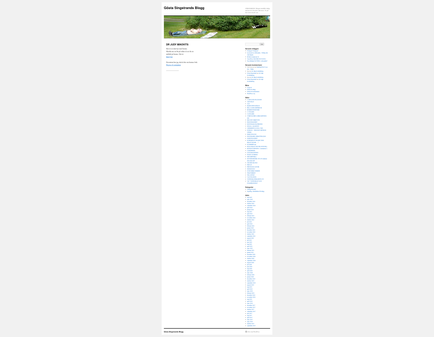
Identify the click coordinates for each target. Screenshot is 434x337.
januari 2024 (250, 209)
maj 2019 (249, 287)
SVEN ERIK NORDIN (253, 171)
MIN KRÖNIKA (251, 156)
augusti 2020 (250, 262)
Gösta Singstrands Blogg (184, 7)
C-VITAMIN (250, 112)
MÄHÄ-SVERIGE (252, 154)
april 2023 (249, 213)
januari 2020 (250, 277)
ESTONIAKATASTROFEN (255, 124)
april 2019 (249, 289)
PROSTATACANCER (253, 167)
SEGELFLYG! (251, 169)
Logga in (249, 87)
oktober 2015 (250, 323)
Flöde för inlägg (251, 89)
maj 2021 (249, 244)
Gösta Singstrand (251, 73)
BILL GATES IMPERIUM (254, 108)
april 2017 (249, 317)
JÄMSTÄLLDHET (252, 138)
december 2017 (251, 305)
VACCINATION (251, 177)
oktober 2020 (250, 258)
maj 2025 (249, 197)
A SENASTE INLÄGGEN (254, 99)
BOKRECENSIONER (253, 110)
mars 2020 (250, 273)
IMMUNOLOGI (251, 134)
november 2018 (251, 297)
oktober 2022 (250, 220)
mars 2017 (250, 319)
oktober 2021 (250, 234)
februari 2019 (250, 293)
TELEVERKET (251, 173)
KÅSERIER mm (251, 144)
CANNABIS (250, 114)
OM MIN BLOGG (252, 163)
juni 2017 (249, 313)
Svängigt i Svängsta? (252, 51)
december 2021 (251, 230)
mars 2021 (250, 248)
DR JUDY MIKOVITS (253, 120)
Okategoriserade (251, 189)
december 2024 (251, 201)
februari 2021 (250, 250)
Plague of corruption (173, 65)
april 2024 (249, 207)
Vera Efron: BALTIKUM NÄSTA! (256, 59)
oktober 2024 (250, 203)
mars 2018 (250, 303)
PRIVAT (249, 165)
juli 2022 (249, 222)
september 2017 (251, 311)
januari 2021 (250, 252)
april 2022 (249, 224)
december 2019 (251, 279)
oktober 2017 (250, 309)
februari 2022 (250, 226)
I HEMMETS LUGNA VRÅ (255, 128)
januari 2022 (250, 228)
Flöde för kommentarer (253, 91)
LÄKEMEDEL (251, 150)
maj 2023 (249, 211)
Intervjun (169, 57)
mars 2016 (250, 321)
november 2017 (251, 307)
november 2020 (251, 256)
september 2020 (251, 260)
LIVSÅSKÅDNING (252, 152)
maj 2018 (249, 299)
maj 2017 (249, 315)
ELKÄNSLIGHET (252, 122)
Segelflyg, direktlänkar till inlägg (255, 191)
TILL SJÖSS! (251, 175)
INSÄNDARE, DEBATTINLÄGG (256, 136)
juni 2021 (249, 242)
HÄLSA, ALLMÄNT (253, 126)
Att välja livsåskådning (257, 71)
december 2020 (251, 254)
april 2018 (249, 301)
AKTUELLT (250, 101)
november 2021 (251, 232)
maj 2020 (249, 268)
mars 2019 (250, 291)
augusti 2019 (250, 285)
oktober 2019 (250, 281)
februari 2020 (250, 275)
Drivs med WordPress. (254, 332)
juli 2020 (249, 264)
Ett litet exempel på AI (253, 57)
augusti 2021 (250, 238)
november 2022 (251, 218)
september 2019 (251, 283)
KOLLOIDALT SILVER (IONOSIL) (257, 146)
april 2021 (249, 246)
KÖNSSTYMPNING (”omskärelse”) (257, 148)
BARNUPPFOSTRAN (253, 106)
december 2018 (251, 295)
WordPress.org (251, 93)
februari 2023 (250, 216)
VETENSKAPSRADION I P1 (255, 179)
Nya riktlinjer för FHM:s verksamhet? (257, 61)
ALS (248, 104)
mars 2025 (250, 199)
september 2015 (251, 325)
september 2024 (251, 205)
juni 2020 (249, 266)
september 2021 (251, 236)
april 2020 (249, 271)
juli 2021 (249, 240)
